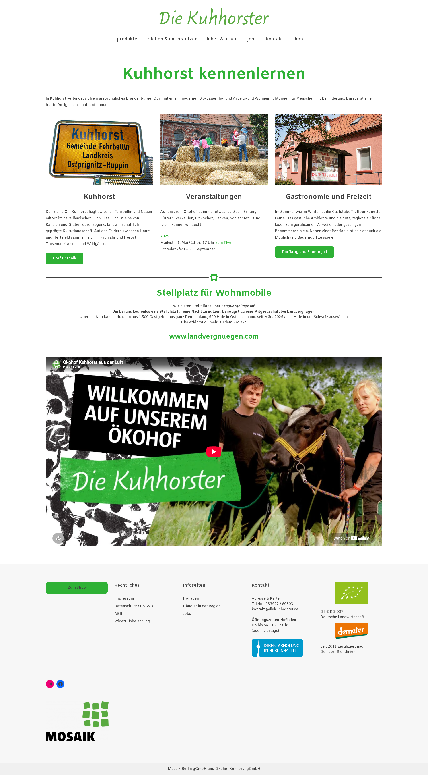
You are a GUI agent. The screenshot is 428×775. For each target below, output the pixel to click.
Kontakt (274, 39)
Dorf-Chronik (64, 258)
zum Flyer (224, 243)
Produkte (127, 39)
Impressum (124, 598)
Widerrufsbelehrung (132, 621)
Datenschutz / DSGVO (133, 606)
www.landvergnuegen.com (214, 336)
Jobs (252, 39)
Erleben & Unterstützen (172, 39)
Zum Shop (77, 587)
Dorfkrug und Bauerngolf (304, 252)
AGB (118, 613)
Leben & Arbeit (222, 39)
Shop (297, 39)
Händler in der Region (202, 606)
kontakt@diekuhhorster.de (275, 609)
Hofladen (191, 598)
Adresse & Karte (266, 598)
